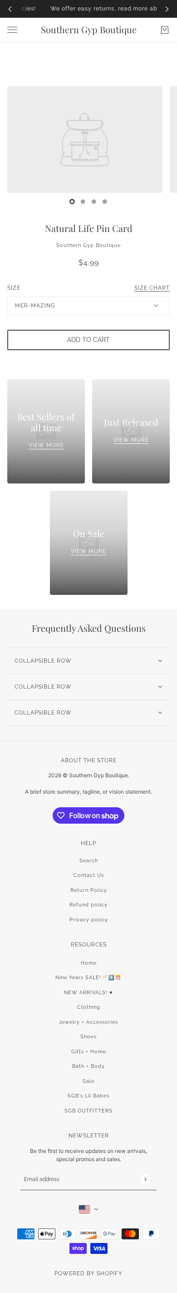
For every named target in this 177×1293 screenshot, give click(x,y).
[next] (167, 9)
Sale (88, 1081)
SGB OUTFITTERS (88, 1111)
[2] (93, 201)
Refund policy (88, 905)
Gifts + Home (88, 1052)
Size (88, 288)
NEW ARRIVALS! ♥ (88, 993)
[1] (83, 201)
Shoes (88, 1037)
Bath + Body (88, 1066)
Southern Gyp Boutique (88, 245)
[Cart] (165, 30)
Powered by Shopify (88, 1273)
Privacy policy (88, 920)
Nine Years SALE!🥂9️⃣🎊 (88, 978)
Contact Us (89, 875)
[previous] (10, 9)
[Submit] (145, 1179)
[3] (104, 201)
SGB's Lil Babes (88, 1096)
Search (88, 861)
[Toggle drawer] (12, 30)
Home (89, 963)
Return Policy (88, 890)
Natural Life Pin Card (89, 228)
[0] (72, 201)
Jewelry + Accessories (88, 1022)
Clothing (88, 1007)
